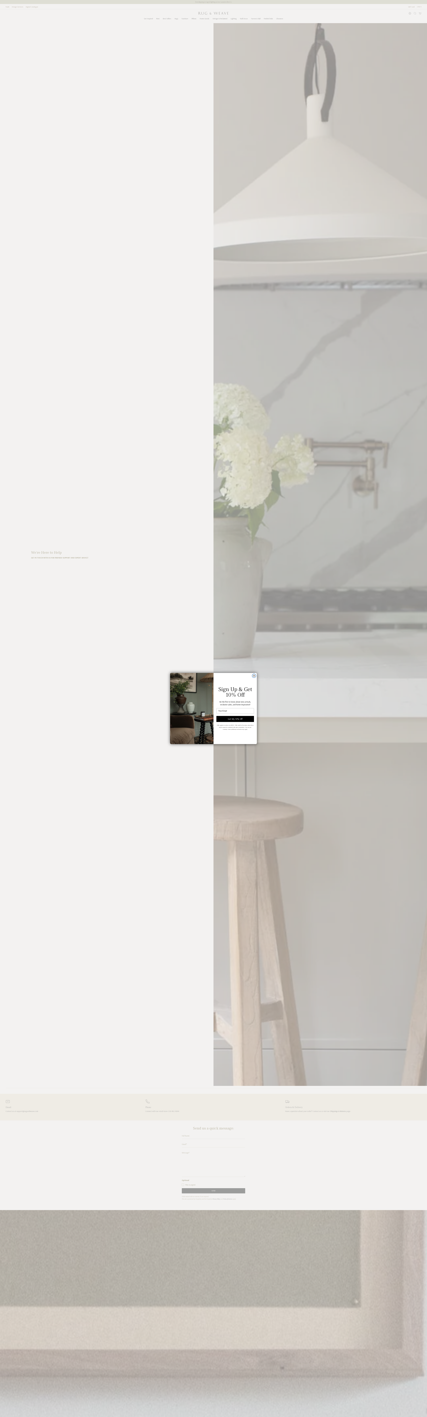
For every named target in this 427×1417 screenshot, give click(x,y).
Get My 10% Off (235, 719)
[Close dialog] (254, 676)
